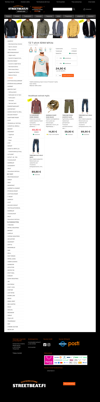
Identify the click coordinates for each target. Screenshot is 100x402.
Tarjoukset (49, 16)
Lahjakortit (80, 16)
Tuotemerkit (27, 16)
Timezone (74, 48)
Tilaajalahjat (68, 16)
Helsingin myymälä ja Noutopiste (19, 340)
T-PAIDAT (36, 45)
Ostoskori (91, 16)
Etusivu (8, 16)
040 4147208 (17, 347)
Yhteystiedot (16, 349)
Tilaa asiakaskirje (77, 2)
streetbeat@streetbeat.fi (34, 342)
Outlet (58, 16)
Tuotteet (17, 16)
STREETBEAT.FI (51, 370)
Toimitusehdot (61, 2)
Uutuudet (39, 16)
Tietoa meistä (17, 353)
